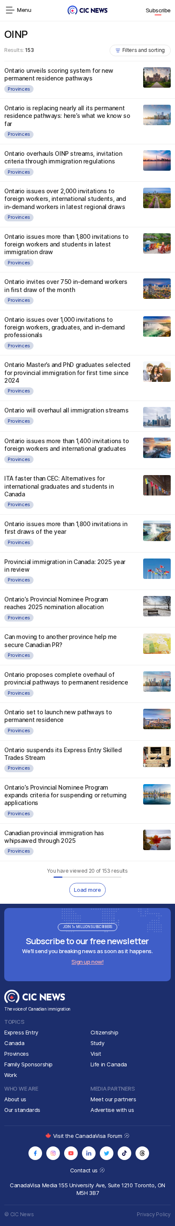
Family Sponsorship (28, 1064)
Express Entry (21, 1032)
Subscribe (158, 10)
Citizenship (104, 1032)
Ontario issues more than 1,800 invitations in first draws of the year (65, 527)
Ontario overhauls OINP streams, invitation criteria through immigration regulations (63, 157)
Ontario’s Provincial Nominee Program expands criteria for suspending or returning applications (65, 795)
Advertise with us (112, 1109)
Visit (95, 1053)
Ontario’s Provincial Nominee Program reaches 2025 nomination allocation (56, 603)
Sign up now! (87, 961)
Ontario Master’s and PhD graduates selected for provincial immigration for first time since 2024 (67, 372)
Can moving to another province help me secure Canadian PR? (60, 640)
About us (15, 1099)
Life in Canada (108, 1064)
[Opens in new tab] (35, 1153)
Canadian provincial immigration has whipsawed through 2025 (54, 836)
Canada (14, 1043)
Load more (87, 889)
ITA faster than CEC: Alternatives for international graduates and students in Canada (59, 486)
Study (97, 1043)
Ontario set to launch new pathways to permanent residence (58, 715)
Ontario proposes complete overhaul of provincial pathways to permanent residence (66, 678)
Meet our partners (113, 1099)
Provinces (19, 89)
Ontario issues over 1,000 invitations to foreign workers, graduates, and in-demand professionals (64, 327)
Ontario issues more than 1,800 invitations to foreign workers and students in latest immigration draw (66, 244)
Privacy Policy (154, 1214)
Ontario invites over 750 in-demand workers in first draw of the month (65, 285)
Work (10, 1074)
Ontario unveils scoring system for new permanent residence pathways (58, 74)
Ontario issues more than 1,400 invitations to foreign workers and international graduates (66, 444)
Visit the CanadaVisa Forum (88, 1135)
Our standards (22, 1109)
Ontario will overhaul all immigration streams (66, 410)
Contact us (84, 1170)
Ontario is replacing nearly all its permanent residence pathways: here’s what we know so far (67, 115)
